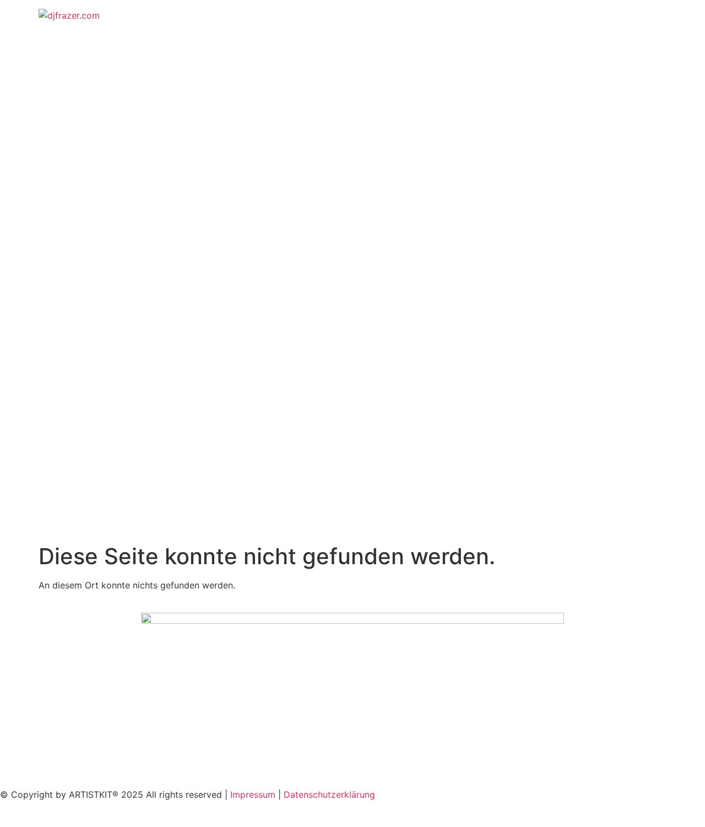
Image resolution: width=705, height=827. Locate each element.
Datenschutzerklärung (329, 794)
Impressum (252, 794)
